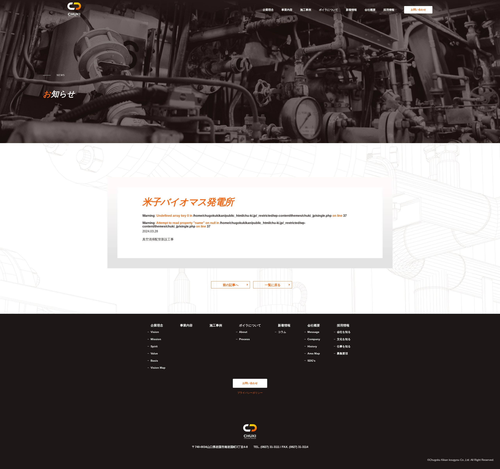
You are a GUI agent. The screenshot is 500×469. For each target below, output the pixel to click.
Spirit (154, 346)
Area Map (313, 353)
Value (154, 353)
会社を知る (344, 331)
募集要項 (342, 353)
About (243, 331)
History (312, 346)
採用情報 (388, 9)
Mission (156, 339)
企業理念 (268, 9)
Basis (154, 360)
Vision (155, 331)
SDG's (311, 360)
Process (244, 339)
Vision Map (158, 367)
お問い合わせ (418, 9)
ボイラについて (328, 9)
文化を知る (344, 339)
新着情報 (351, 9)
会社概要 (370, 9)
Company (313, 339)
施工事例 (305, 9)
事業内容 (286, 9)
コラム (282, 331)
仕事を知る (344, 346)
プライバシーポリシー (250, 392)
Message (313, 331)
